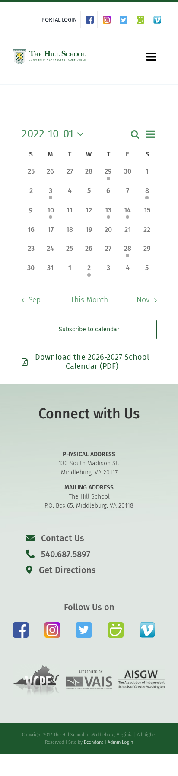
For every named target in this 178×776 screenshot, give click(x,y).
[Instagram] (108, 19)
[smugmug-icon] (116, 625)
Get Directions (66, 570)
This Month (89, 300)
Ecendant (93, 742)
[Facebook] (92, 19)
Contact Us (62, 538)
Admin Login (120, 742)
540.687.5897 (64, 554)
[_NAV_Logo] (49, 51)
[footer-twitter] (84, 625)
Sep (35, 300)
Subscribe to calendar (89, 329)
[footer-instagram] (52, 625)
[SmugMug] (142, 19)
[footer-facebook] (21, 625)
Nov (143, 300)
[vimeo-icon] (147, 625)
